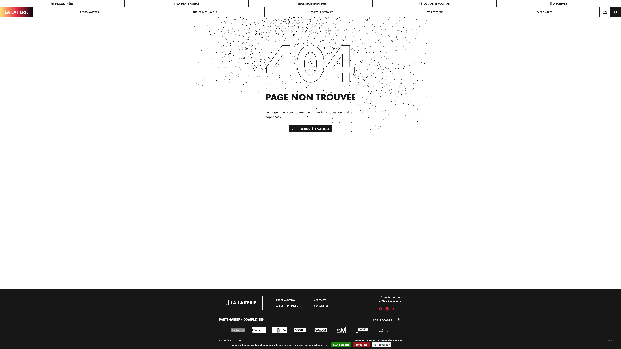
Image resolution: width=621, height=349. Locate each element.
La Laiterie (16, 12)
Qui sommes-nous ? (205, 12)
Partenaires (545, 12)
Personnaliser (382, 344)
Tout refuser (361, 344)
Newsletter (321, 305)
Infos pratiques (322, 12)
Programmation (89, 12)
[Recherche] (615, 12)
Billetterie (435, 12)
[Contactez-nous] (605, 12)
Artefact (320, 300)
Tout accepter (341, 344)
